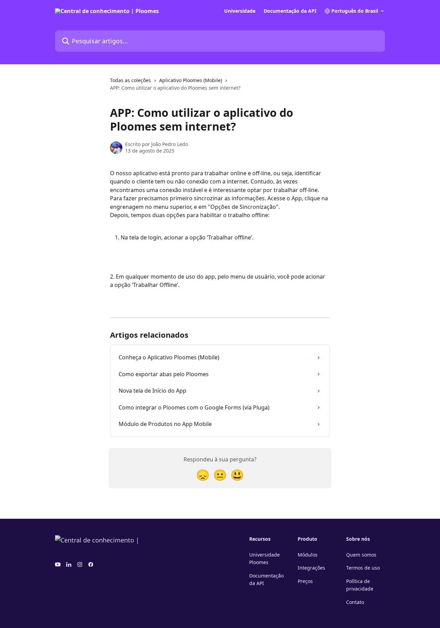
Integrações (311, 567)
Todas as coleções (130, 80)
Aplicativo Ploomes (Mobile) (190, 80)
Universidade (239, 11)
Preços (305, 581)
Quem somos (361, 554)
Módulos (308, 554)
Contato (355, 602)
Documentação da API (290, 11)
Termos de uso (363, 567)
